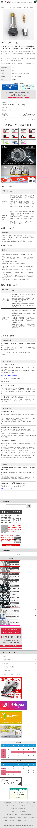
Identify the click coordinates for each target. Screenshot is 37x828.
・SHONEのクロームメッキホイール (10, 674)
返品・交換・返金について (18, 808)
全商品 (2, 7)
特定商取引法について (10, 803)
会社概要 (32, 803)
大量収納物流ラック (26, 814)
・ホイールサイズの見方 (7, 667)
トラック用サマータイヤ (9, 817)
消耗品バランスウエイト (12, 814)
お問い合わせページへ (7, 489)
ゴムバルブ (19, 7)
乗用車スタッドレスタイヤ (25, 820)
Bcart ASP (31, 825)
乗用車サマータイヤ (10, 820)
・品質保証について (6, 659)
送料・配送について (26, 806)
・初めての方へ (5, 656)
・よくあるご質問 (6, 670)
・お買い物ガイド (6, 663)
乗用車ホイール (24, 811)
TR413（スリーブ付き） (28, 7)
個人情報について (23, 803)
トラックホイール (13, 811)
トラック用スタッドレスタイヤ (26, 817)
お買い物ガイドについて (12, 806)
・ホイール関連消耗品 (10, 7)
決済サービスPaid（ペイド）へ (9, 375)
